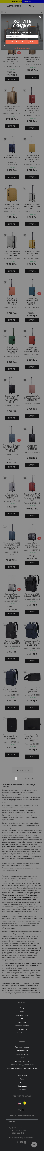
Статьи (22, 1079)
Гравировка (22, 1086)
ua (19, 1110)
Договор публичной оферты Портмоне (22, 1068)
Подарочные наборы (22, 1026)
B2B (22, 1058)
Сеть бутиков (22, 1033)
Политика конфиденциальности (22, 1065)
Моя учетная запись (22, 1096)
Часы (22, 1019)
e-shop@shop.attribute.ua (22, 1138)
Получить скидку (22, 41)
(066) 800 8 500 (19, 1130)
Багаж (22, 1012)
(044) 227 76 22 (18, 1128)
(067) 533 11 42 (18, 1133)
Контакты (22, 1090)
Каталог (22, 1002)
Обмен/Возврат (22, 1051)
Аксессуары (22, 1022)
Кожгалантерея (22, 1015)
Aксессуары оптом (22, 1061)
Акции (22, 1082)
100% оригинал (22, 1054)
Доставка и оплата (22, 1047)
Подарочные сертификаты (22, 1072)
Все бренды (22, 1029)
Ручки (22, 1008)
